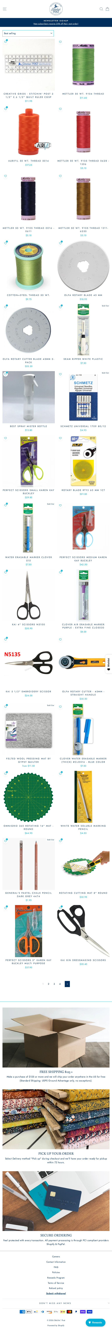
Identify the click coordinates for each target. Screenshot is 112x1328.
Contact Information (56, 1262)
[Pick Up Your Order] (56, 1119)
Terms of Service (56, 1283)
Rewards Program (56, 1277)
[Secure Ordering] (56, 1201)
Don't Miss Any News (55, 1303)
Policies (56, 1272)
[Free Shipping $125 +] (56, 1038)
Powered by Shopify (56, 1325)
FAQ (56, 1267)
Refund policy (56, 1288)
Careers (56, 1256)
